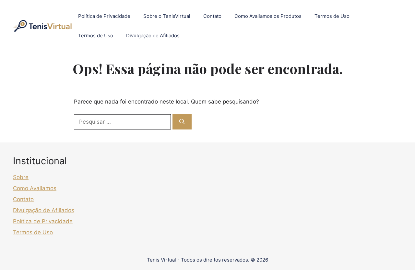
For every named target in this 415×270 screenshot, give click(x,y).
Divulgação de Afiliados (153, 35)
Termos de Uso (332, 16)
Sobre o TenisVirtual (166, 16)
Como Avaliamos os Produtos (268, 16)
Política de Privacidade (104, 16)
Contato (212, 16)
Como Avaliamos (34, 188)
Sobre (21, 177)
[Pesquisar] (182, 122)
